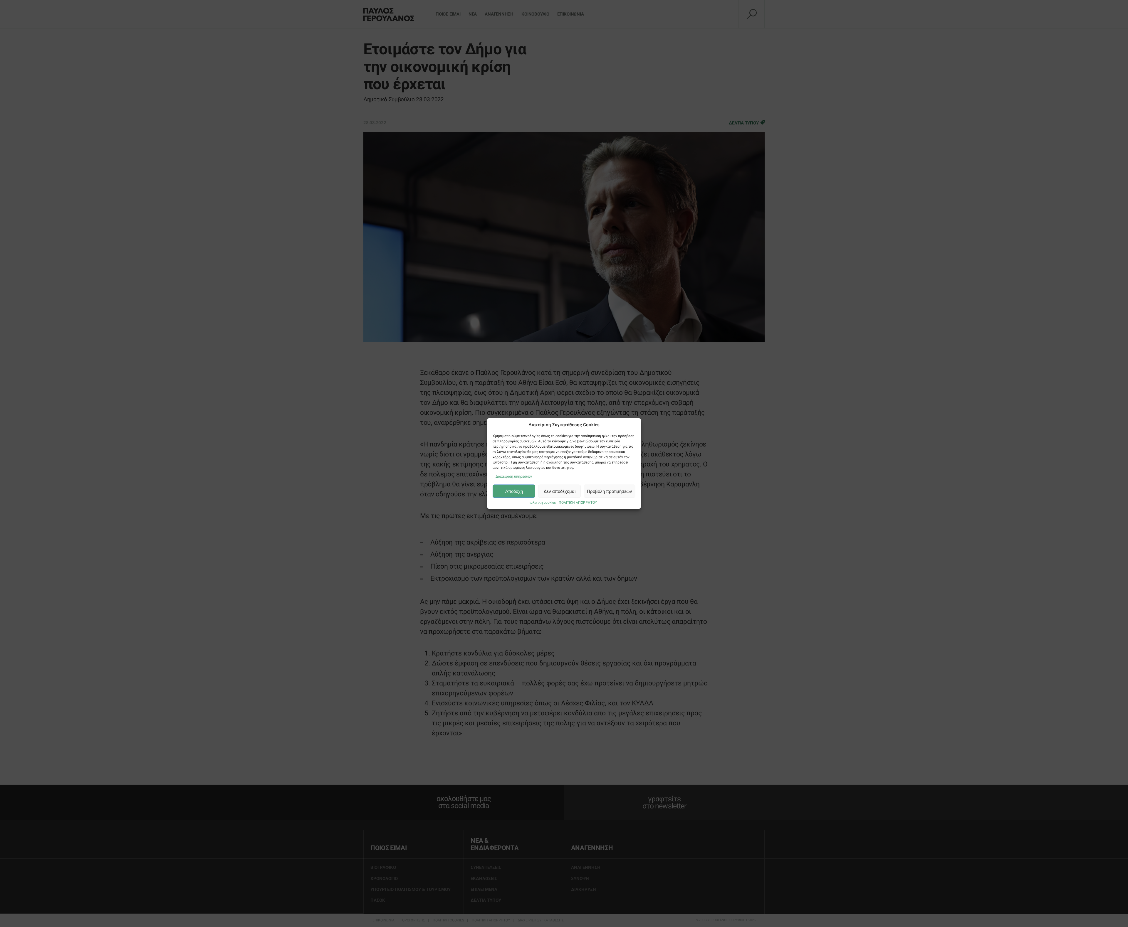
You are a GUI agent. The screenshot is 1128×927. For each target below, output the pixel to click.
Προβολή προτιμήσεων (609, 490)
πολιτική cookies (542, 502)
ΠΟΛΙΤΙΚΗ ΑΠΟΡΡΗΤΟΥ (578, 502)
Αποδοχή (514, 490)
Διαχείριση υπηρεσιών (514, 476)
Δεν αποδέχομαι (559, 490)
